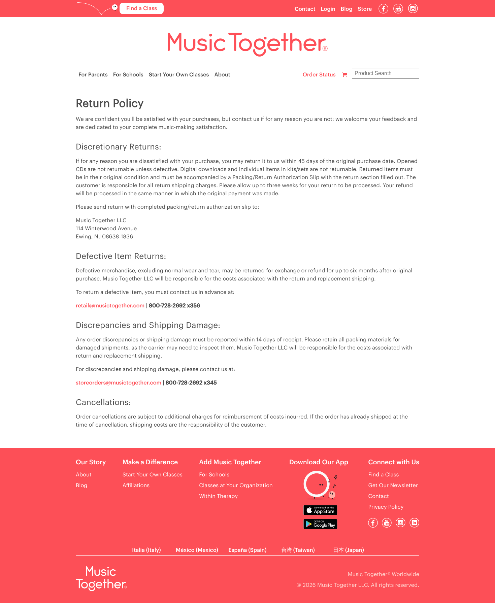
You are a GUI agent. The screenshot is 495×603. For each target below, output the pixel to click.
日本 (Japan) (348, 550)
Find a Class (141, 8)
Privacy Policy (385, 507)
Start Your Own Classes (179, 74)
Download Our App (318, 462)
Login (328, 9)
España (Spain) (247, 550)
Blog (347, 9)
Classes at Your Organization (236, 485)
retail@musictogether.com (110, 305)
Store (365, 9)
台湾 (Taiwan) (298, 550)
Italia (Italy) (146, 550)
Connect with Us (393, 462)
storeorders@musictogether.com (118, 383)
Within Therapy (218, 496)
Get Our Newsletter (393, 485)
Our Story (91, 462)
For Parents (93, 74)
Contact (305, 9)
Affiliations (136, 485)
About (222, 74)
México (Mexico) (197, 550)
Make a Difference (150, 462)
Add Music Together (230, 462)
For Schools (128, 74)
